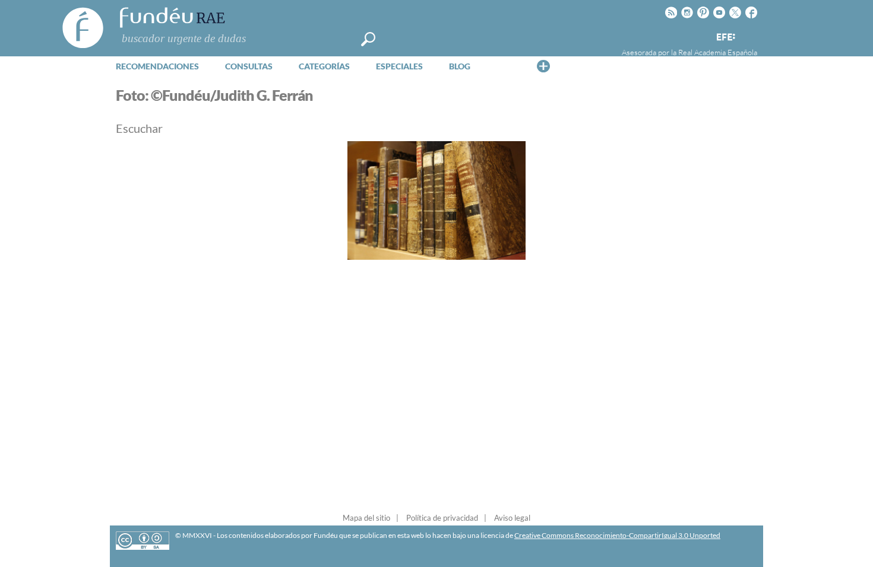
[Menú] (543, 65)
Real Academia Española (717, 52)
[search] (368, 39)
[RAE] (749, 35)
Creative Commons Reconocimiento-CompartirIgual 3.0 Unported (617, 535)
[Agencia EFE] (725, 37)
